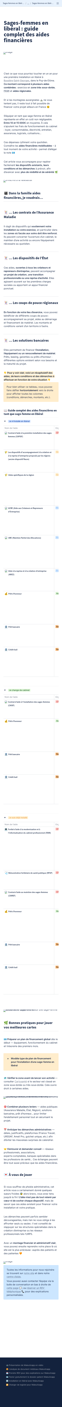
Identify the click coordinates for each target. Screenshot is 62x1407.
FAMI (6, 90)
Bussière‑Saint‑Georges (16, 80)
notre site (29, 1273)
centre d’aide (14, 1276)
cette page (12, 1288)
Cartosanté (21, 1081)
